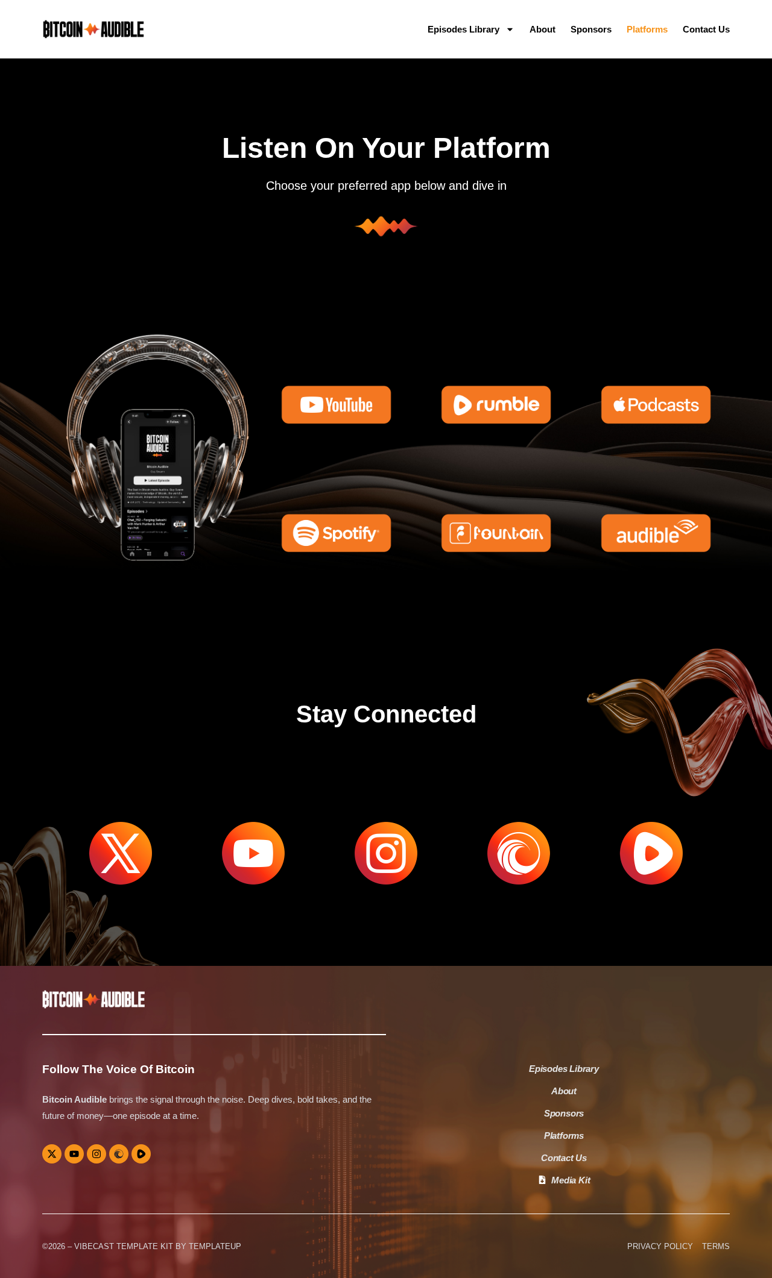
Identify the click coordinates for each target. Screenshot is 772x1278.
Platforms (647, 29)
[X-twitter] (52, 1154)
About (542, 29)
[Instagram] (96, 1154)
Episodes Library (463, 29)
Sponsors (591, 29)
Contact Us (706, 29)
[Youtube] (74, 1154)
